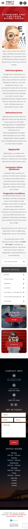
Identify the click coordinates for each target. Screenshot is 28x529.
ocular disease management (13, 297)
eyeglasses (7, 283)
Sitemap (20, 516)
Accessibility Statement (18, 515)
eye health (7, 288)
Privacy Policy (11, 516)
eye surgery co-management (13, 292)
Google (14, 320)
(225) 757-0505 (14, 391)
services (6, 275)
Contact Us (14, 344)
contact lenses (8, 279)
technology (7, 301)
